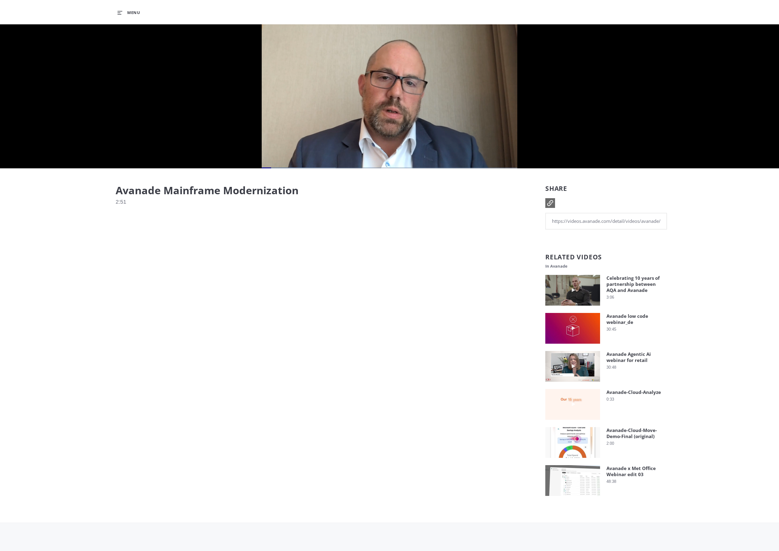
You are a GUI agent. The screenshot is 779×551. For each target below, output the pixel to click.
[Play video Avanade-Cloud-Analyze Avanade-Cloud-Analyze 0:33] (572, 421)
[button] (550, 203)
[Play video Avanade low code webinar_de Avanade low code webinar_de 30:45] (572, 345)
